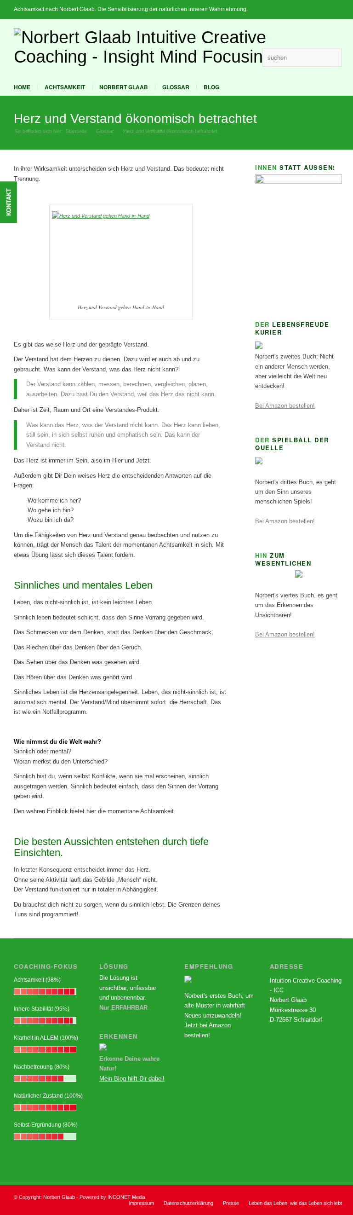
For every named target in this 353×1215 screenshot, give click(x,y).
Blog (211, 87)
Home (22, 87)
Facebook (237, 57)
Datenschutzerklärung (188, 1203)
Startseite (76, 131)
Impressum (141, 1203)
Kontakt (8, 202)
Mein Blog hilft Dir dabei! (132, 1078)
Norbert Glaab (123, 87)
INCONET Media (126, 1197)
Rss (251, 57)
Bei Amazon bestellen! (285, 405)
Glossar (175, 87)
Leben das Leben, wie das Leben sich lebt (295, 1203)
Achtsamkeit (65, 87)
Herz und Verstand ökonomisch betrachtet (135, 118)
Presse (231, 1203)
